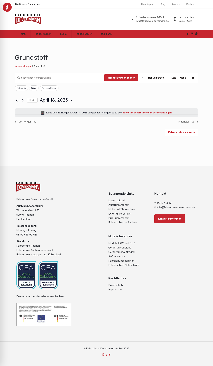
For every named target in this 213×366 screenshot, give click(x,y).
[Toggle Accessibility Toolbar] (7, 7)
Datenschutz (115, 285)
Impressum (115, 289)
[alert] (106, 112)
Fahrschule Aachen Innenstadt (34, 250)
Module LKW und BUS (121, 243)
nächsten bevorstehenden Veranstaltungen (147, 112)
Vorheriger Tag (27, 121)
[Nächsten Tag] (23, 100)
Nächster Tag (186, 121)
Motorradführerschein (121, 209)
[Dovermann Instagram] (192, 33)
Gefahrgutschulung (119, 247)
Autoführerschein (118, 204)
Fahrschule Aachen (28, 245)
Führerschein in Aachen (122, 222)
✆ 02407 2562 (163, 202)
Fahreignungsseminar (121, 260)
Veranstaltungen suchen (121, 77)
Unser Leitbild (116, 200)
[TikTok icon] (106, 354)
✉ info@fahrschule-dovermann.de (174, 207)
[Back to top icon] (198, 359)
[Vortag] (17, 100)
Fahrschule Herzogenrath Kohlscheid (38, 254)
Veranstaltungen (23, 66)
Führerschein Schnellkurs (123, 265)
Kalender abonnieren (180, 132)
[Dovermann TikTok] (196, 33)
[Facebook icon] (110, 354)
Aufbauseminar (117, 256)
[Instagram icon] (103, 354)
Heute (32, 100)
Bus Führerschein (118, 218)
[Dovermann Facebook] (187, 33)
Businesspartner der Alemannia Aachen (40, 296)
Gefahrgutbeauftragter (121, 251)
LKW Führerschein (119, 213)
